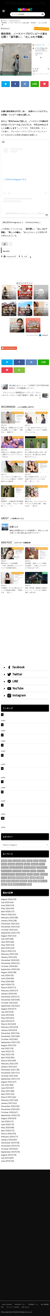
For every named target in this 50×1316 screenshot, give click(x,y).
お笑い (27, 864)
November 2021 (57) (10, 1072)
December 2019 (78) (10, 1142)
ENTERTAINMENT (10, 348)
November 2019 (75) (10, 1145)
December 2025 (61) (10, 923)
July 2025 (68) (7, 939)
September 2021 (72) (10, 1078)
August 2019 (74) (8, 1155)
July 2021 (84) (7, 1085)
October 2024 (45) (9, 966)
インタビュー (41, 867)
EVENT (8, 741)
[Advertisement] (25, 102)
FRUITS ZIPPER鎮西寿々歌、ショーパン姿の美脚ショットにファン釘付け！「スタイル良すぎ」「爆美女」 (26, 771)
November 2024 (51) (10, 963)
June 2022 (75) (7, 1051)
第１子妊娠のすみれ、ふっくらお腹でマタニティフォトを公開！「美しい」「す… (36, 479)
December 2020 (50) (10, 1106)
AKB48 (4, 861)
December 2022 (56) (10, 1033)
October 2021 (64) (9, 1075)
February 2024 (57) (9, 990)
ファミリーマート (8, 874)
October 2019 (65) (9, 1148)
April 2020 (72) (7, 1130)
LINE (15, 681)
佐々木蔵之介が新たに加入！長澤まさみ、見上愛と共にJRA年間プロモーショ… (36, 454)
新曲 (3, 881)
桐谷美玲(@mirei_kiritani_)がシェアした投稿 (24, 213)
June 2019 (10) (7, 1161)
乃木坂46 (11, 878)
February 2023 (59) (9, 1027)
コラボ (33, 871)
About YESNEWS (7, 1304)
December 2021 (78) (10, 1069)
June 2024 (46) (7, 978)
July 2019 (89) (7, 1158)
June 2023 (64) (7, 1015)
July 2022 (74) (7, 1048)
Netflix (29, 861)
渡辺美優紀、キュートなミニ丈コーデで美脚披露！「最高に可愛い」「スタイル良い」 (26, 783)
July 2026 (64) (7, 902)
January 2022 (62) (9, 1066)
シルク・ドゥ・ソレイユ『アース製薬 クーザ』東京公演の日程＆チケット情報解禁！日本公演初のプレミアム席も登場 (26, 795)
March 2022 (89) (8, 1060)
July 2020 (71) (7, 1121)
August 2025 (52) (8, 935)
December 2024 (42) (10, 960)
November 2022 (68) (10, 1036)
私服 (35, 881)
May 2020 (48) (7, 1127)
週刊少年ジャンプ (20, 884)
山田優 (32, 878)
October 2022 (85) (9, 1039)
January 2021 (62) (9, 1103)
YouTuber (19, 864)
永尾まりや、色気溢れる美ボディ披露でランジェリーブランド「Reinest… (12, 454)
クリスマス (17, 871)
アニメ (42, 864)
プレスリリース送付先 (12, 1307)
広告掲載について (33, 1304)
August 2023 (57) (8, 1009)
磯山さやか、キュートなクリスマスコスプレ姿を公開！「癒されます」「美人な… (36, 503)
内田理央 (20, 878)
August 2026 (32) (8, 899)
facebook (18, 667)
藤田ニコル (43, 881)
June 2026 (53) (7, 905)
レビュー (44, 874)
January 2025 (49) (9, 957)
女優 (26, 878)
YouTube (17, 688)
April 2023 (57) (7, 1021)
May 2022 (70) (7, 1054)
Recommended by (33, 335)
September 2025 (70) (10, 932)
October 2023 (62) (9, 1002)
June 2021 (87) (7, 1088)
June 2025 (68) (7, 942)
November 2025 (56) (10, 926)
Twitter (17, 674)
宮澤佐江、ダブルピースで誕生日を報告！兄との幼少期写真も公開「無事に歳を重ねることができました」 (26, 808)
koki (23, 861)
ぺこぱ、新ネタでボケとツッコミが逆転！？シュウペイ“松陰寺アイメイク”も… (36, 430)
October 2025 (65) (9, 929)
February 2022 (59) (9, 1063)
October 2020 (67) (9, 1112)
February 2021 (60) (9, 1100)
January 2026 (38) (9, 920)
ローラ (4, 878)
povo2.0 (42, 861)
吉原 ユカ (14, 526)
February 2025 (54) (9, 954)
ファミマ (41, 871)
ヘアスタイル (20, 874)
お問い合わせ (25, 1307)
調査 (10, 884)
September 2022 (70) (10, 1042)
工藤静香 (40, 878)
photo (36, 861)
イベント (5, 867)
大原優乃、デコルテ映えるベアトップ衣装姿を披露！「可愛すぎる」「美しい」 (12, 590)
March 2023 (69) (8, 1024)
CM (10, 861)
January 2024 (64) (9, 993)
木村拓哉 (15, 881)
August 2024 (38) (8, 972)
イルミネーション (16, 867)
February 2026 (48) (9, 917)
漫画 (30, 881)
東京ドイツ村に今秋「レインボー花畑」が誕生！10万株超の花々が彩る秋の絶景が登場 (25, 736)
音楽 (29, 884)
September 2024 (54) (10, 969)
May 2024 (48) (7, 981)
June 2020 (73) (7, 1124)
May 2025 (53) (7, 945)
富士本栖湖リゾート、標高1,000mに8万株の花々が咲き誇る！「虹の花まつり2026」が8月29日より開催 (26, 758)
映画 (8, 881)
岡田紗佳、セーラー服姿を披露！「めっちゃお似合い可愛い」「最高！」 (26, 716)
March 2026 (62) (8, 914)
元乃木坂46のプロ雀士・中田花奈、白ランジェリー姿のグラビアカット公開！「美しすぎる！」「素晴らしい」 (26, 821)
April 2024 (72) (7, 984)
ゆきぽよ (35, 864)
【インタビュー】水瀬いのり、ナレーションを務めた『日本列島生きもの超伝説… (12, 479)
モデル (36, 874)
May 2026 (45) (7, 908)
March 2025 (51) (8, 951)
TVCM (4, 864)
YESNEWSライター (20, 1304)
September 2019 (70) (10, 1152)
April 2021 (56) (7, 1094)
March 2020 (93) (8, 1133)
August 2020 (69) (8, 1118)
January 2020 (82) (9, 1139)
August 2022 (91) (8, 1045)
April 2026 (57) (7, 911)
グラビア (26, 871)
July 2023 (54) (7, 1012)
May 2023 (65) (7, 1018)
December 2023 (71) (10, 996)
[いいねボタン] (4, 244)
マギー (29, 874)
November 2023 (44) (10, 999)
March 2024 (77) (8, 987)
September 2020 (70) (10, 1115)
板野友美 (23, 881)
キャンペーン (6, 871)
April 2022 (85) (7, 1057)
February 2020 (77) (9, 1136)
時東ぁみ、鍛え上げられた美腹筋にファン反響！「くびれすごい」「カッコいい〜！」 (25, 746)
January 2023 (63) (9, 1030)
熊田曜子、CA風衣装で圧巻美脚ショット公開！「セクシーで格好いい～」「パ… (12, 503)
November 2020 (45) (10, 1109)
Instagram (19, 695)
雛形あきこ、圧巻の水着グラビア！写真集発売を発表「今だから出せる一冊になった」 (26, 726)
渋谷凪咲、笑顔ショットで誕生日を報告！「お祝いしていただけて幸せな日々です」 (36, 565)
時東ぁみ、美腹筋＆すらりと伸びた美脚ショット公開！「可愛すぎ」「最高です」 (12, 430)
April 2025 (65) (7, 948)
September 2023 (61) (10, 1005)
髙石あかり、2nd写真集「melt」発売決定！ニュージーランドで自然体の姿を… (12, 565)
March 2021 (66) (8, 1097)
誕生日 (4, 884)
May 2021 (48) (7, 1091)
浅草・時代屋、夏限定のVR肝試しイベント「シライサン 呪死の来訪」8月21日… (36, 590)
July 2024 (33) (7, 975)
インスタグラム (29, 867)
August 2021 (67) (8, 1082)
